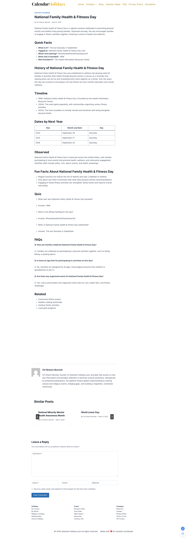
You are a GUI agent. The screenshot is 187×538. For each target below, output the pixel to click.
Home (81, 4)
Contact (119, 511)
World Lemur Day (90, 412)
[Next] (112, 416)
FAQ (125, 4)
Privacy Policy (136, 4)
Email (65, 483)
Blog (101, 4)
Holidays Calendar (42, 13)
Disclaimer (150, 4)
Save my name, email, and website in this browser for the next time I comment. (65, 489)
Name (35, 483)
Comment (37, 454)
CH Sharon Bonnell (43, 22)
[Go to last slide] (37, 416)
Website (95, 483)
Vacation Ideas (113, 4)
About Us (119, 509)
